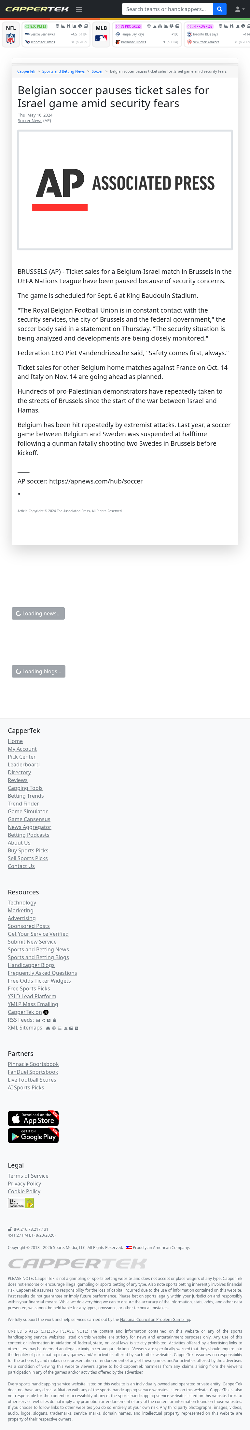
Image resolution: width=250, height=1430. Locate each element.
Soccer (97, 71)
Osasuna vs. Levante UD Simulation (93, 1357)
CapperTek (26, 71)
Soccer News (30, 120)
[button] (239, 9)
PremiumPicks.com (126, 931)
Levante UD (47, 994)
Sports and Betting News (63, 71)
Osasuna (218, 984)
